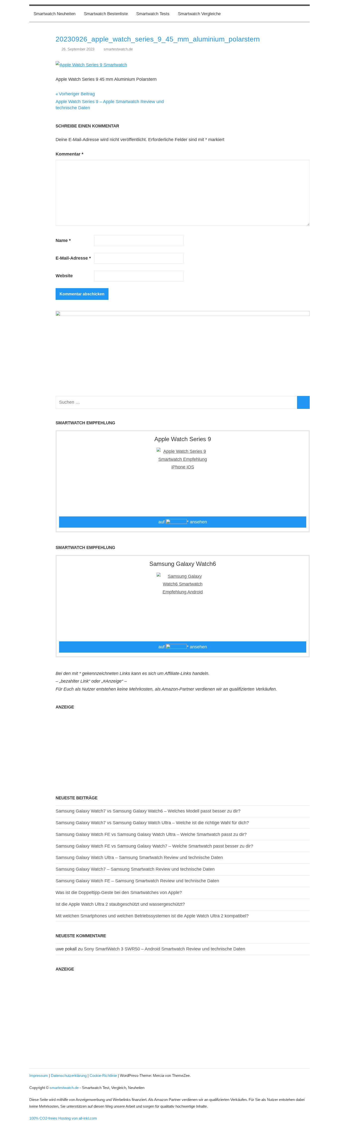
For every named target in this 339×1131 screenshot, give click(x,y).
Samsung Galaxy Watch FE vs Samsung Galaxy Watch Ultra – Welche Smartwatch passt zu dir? (151, 834)
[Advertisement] (183, 749)
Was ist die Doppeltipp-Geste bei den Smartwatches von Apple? (119, 892)
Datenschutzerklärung (69, 1075)
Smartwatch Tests (153, 13)
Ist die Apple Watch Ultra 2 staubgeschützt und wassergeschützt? (120, 904)
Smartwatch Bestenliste (106, 13)
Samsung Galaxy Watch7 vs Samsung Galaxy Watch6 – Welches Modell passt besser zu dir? (148, 811)
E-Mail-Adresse (73, 258)
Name (63, 240)
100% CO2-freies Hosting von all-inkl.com (63, 1118)
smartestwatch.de (118, 49)
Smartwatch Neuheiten (54, 13)
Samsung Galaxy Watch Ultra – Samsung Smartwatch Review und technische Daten (139, 857)
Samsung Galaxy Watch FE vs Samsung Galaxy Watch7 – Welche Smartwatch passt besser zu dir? (154, 846)
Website (64, 275)
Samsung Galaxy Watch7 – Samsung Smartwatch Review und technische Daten (135, 869)
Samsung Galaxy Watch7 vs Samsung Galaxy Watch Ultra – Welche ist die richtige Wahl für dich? (152, 822)
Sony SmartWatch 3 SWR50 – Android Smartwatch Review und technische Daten (164, 948)
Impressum (38, 1075)
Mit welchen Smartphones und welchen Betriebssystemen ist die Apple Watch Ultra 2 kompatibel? (152, 915)
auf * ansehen (182, 521)
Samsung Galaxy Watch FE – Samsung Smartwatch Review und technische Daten (137, 880)
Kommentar (69, 154)
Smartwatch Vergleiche (199, 13)
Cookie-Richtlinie (103, 1075)
